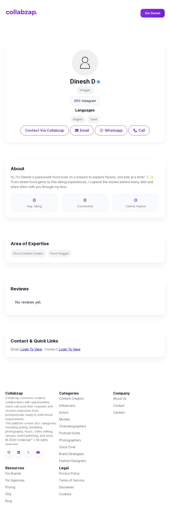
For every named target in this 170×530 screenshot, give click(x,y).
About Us (119, 398)
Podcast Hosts (69, 433)
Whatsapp (113, 130)
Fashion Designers (72, 461)
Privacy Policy (69, 473)
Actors (63, 412)
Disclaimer (66, 487)
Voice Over (67, 447)
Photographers (70, 440)
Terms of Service (71, 480)
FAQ (8, 494)
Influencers (67, 405)
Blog (8, 501)
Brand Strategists (71, 454)
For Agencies (15, 480)
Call (141, 130)
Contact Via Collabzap (44, 130)
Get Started (152, 13)
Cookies (65, 494)
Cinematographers (72, 426)
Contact (118, 405)
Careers (119, 412)
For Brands (13, 473)
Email (84, 130)
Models (64, 419)
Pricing (10, 487)
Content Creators (71, 398)
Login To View (31, 349)
